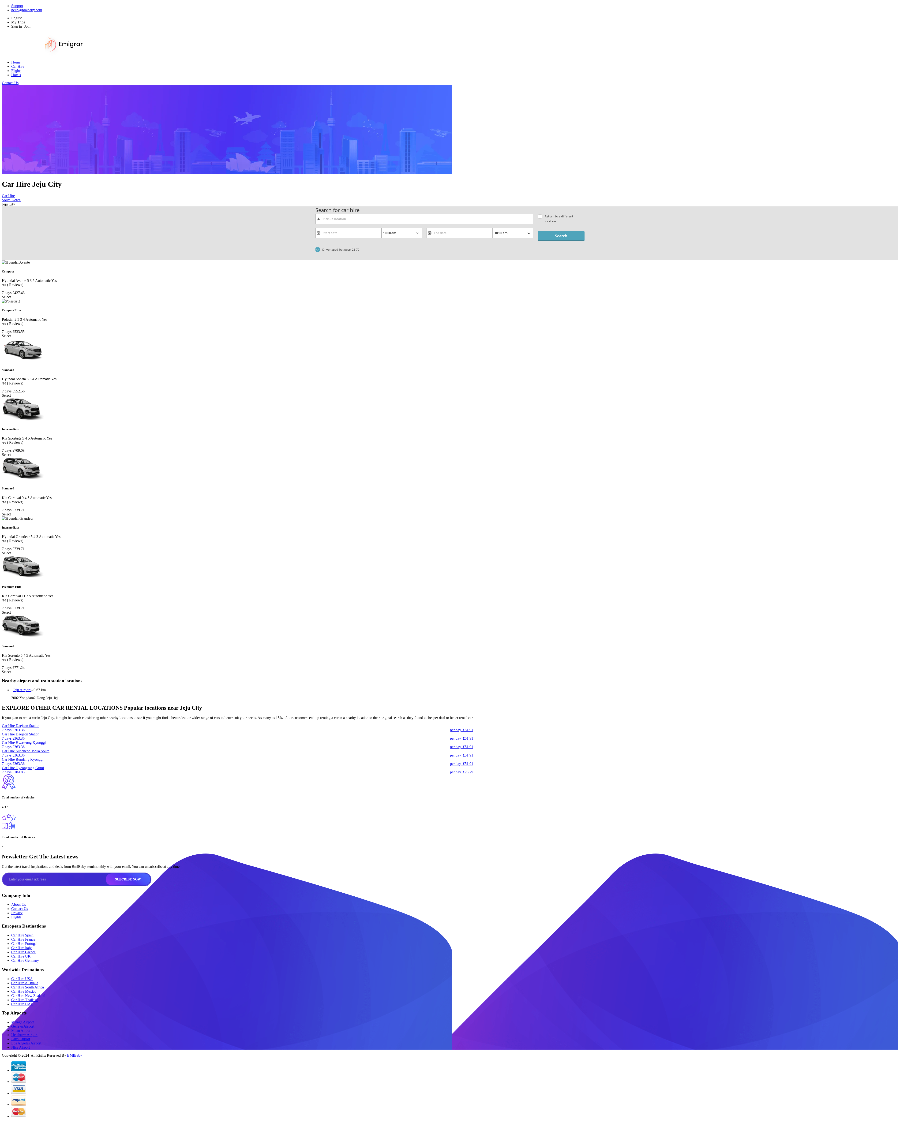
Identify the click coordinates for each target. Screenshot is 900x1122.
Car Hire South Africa (27, 987)
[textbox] (424, 219)
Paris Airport (20, 1039)
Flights (16, 71)
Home (15, 62)
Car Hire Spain (22, 935)
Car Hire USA (22, 979)
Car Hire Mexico (23, 991)
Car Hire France (23, 939)
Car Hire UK (21, 956)
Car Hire (17, 66)
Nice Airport (20, 1047)
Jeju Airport (22, 690)
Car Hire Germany (25, 960)
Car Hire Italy (21, 948)
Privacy (16, 913)
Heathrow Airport (24, 1035)
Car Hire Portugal (24, 944)
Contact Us (10, 83)
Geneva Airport (22, 1026)
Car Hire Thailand (24, 1000)
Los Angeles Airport (26, 1043)
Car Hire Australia (24, 983)
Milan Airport (21, 1031)
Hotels (16, 75)
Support (17, 6)
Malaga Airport (22, 1022)
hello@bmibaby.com (26, 10)
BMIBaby (74, 1055)
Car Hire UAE (22, 1004)
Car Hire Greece (23, 952)
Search (561, 236)
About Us (18, 904)
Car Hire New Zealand (28, 996)
